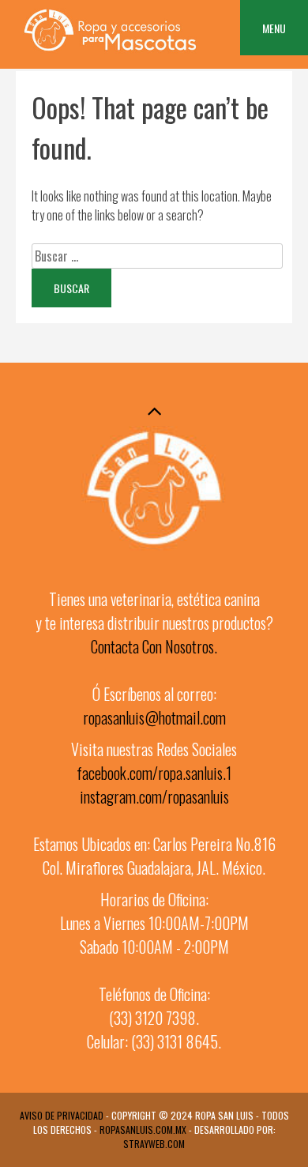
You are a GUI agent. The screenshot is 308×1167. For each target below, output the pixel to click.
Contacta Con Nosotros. (154, 646)
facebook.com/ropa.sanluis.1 (154, 773)
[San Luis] (109, 50)
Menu (274, 28)
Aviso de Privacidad (61, 1115)
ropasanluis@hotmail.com (154, 717)
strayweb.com (154, 1143)
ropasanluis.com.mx (143, 1129)
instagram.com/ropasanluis (154, 796)
